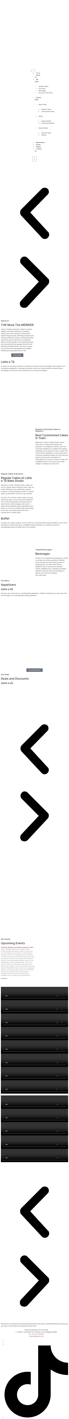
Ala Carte (37, 80)
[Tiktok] (36, 1417)
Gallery (38, 147)
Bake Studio (43, 104)
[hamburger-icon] (33, 71)
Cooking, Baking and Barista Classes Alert (17, 947)
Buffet (41, 116)
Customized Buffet (47, 123)
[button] (34, 213)
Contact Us (38, 150)
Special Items (38, 99)
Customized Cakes (47, 111)
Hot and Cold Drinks (46, 93)
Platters (44, 135)
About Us (37, 76)
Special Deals (43, 128)
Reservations (40, 142)
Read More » (4, 978)
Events (38, 144)
